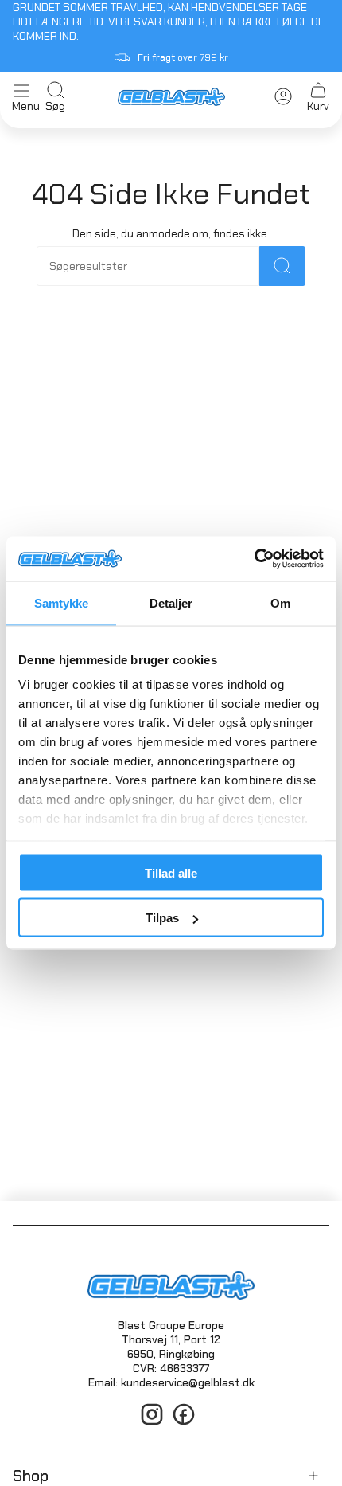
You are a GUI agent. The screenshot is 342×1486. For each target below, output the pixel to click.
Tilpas (162, 918)
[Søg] (282, 266)
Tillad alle (171, 872)
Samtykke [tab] (61, 602)
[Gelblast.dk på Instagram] (152, 1423)
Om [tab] (280, 602)
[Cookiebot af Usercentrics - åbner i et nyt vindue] (254, 559)
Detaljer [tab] (171, 602)
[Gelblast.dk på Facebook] (183, 1423)
